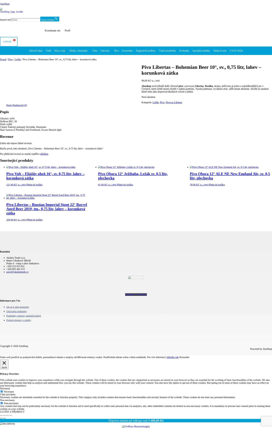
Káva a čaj (59, 50)
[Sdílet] (7, 415)
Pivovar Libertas (174, 102)
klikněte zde (173, 357)
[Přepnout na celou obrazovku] (4, 415)
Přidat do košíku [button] (34, 184)
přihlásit (44, 154)
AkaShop (4, 4)
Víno (94, 50)
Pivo (116, 50)
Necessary (9, 391)
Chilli (48, 50)
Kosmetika (127, 50)
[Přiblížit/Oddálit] (1, 415)
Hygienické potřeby (146, 50)
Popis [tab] (9, 105)
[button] (60, 50)
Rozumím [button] (184, 357)
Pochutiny (184, 50)
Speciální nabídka (201, 50)
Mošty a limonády (79, 50)
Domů (3, 59)
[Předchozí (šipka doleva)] (1, 418)
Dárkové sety (220, 50)
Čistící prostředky (167, 50)
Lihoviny (105, 50)
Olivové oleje (35, 50)
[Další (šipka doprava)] (4, 418)
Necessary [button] (5, 388)
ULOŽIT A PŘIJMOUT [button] (12, 411)
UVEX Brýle (236, 50)
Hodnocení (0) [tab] (19, 105)
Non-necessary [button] (7, 400)
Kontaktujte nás (52, 30)
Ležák (18, 59)
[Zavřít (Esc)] (10, 415)
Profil (67, 30)
